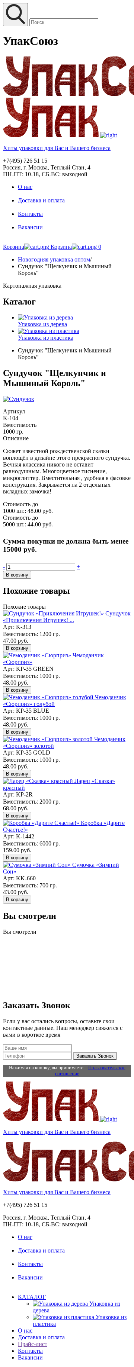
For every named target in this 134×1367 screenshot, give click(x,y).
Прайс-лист (32, 1344)
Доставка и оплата (41, 200)
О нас (25, 187)
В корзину (17, 575)
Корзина (13, 247)
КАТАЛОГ (32, 1297)
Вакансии (30, 227)
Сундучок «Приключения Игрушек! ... (67, 616)
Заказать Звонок (95, 1056)
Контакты (30, 214)
